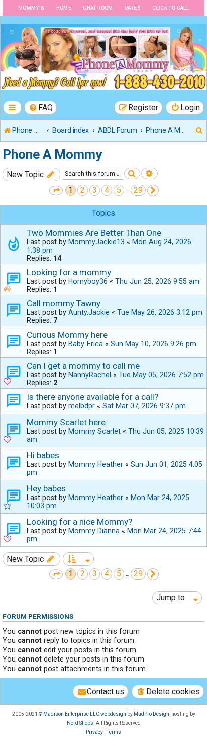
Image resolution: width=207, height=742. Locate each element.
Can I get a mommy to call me (83, 366)
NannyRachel (89, 375)
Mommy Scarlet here (66, 422)
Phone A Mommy (52, 154)
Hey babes (46, 488)
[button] (56, 190)
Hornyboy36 (88, 281)
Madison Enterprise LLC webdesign (84, 714)
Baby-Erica (85, 344)
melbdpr (81, 406)
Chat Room (98, 8)
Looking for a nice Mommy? (79, 522)
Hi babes (43, 455)
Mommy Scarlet (94, 431)
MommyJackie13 (96, 242)
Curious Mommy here (67, 334)
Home (64, 8)
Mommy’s (31, 8)
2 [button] (82, 190)
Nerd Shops (80, 723)
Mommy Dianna (94, 531)
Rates (133, 8)
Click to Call (170, 8)
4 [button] (107, 190)
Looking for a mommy (69, 272)
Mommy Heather (95, 464)
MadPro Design (151, 714)
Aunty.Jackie (89, 312)
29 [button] (138, 190)
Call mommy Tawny (63, 303)
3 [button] (94, 190)
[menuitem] (40, 107)
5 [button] (119, 190)
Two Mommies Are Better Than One (94, 233)
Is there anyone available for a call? (92, 397)
